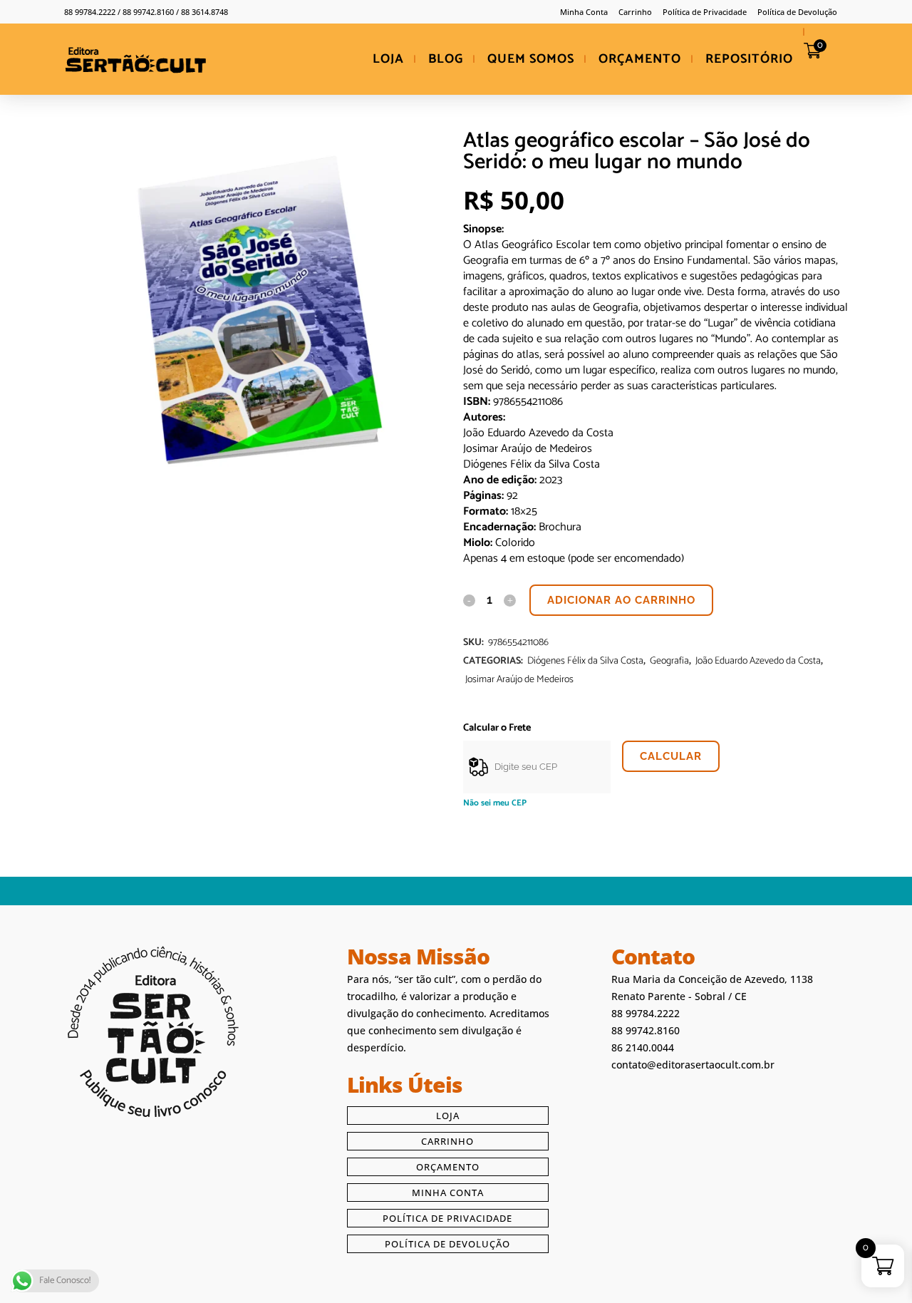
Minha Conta (584, 11)
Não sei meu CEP (495, 803)
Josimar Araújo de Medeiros (519, 679)
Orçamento (448, 1166)
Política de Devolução (797, 11)
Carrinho (635, 11)
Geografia (669, 661)
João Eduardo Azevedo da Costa (758, 661)
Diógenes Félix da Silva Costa (585, 661)
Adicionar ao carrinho (621, 600)
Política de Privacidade (705, 11)
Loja (448, 1115)
